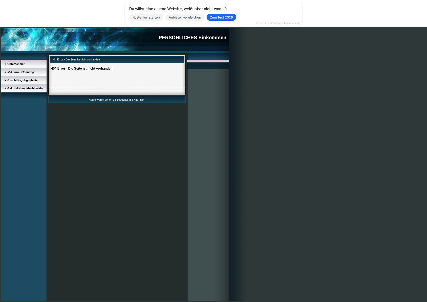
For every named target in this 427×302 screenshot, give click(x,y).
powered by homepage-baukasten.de (278, 23)
